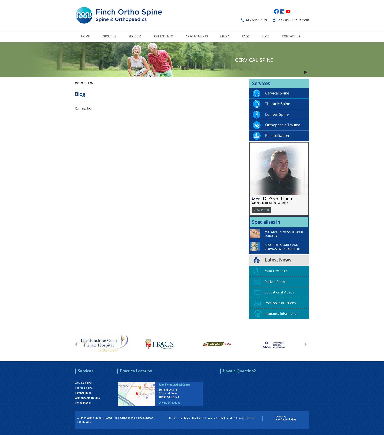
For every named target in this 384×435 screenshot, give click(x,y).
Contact (250, 418)
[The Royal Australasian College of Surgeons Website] (160, 343)
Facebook (276, 11)
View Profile (262, 209)
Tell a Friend (225, 418)
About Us (109, 36)
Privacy (211, 418)
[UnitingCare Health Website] (217, 343)
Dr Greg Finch (277, 198)
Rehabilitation (277, 136)
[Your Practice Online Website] (286, 418)
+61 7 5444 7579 (255, 20)
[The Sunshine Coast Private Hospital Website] (103, 343)
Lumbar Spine (277, 115)
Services (135, 36)
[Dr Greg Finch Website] (119, 14)
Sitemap (239, 418)
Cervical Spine (277, 93)
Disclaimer (198, 418)
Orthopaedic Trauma (282, 125)
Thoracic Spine (277, 104)
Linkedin (282, 11)
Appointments (197, 36)
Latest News (278, 259)
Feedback (184, 418)
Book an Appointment (293, 20)
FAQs (245, 36)
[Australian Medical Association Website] (274, 343)
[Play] (305, 72)
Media (225, 36)
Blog (266, 36)
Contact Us (291, 36)
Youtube (288, 11)
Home (85, 36)
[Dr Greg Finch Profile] (279, 168)
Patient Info (163, 36)
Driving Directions (169, 402)
